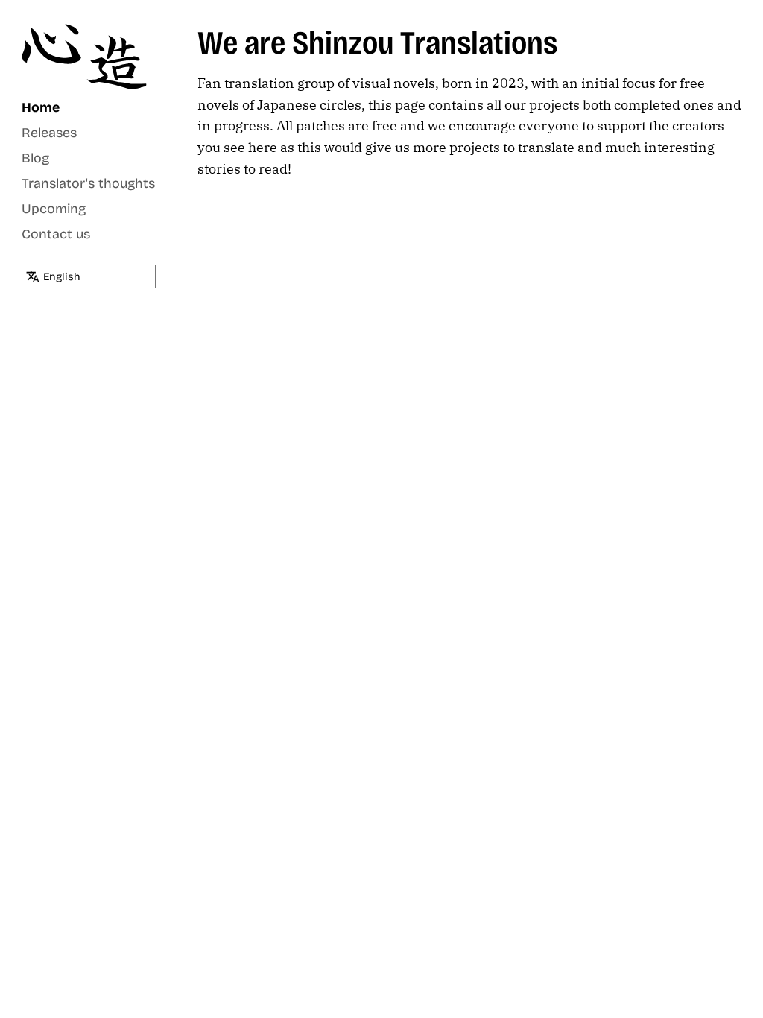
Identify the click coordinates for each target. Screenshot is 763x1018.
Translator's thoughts (88, 183)
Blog (35, 158)
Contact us (56, 234)
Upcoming (54, 208)
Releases (49, 132)
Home (41, 107)
